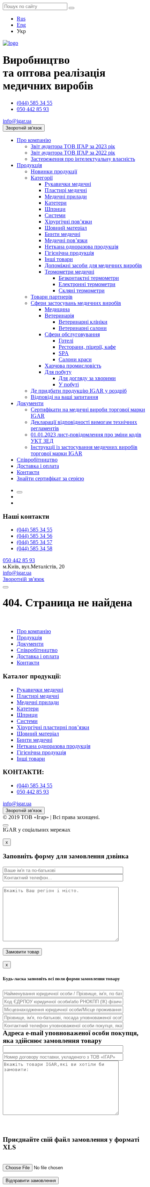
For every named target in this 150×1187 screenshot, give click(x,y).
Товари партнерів (52, 297)
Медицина (57, 309)
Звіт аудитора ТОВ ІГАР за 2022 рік (73, 153)
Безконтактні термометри (89, 278)
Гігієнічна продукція (69, 253)
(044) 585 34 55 (34, 103)
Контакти (28, 472)
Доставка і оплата (38, 466)
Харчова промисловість (73, 366)
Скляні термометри (82, 290)
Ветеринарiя (59, 316)
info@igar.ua (17, 121)
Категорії (42, 178)
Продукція (29, 165)
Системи (55, 215)
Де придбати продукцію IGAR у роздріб (79, 391)
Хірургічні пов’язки (68, 222)
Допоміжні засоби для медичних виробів (93, 265)
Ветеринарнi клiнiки (83, 322)
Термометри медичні (69, 272)
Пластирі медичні (66, 190)
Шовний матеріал (66, 228)
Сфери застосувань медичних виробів (76, 303)
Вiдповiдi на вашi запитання (64, 397)
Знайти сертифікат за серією (50, 478)
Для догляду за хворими (87, 378)
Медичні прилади (66, 196)
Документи (30, 403)
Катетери (56, 203)
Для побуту (58, 372)
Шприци (55, 209)
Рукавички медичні (68, 184)
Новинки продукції (54, 171)
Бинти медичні (62, 234)
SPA (64, 353)
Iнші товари (59, 259)
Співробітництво (37, 460)
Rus (21, 19)
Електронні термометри (87, 284)
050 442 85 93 (33, 109)
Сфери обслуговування (72, 334)
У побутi (69, 384)
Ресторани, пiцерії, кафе (87, 347)
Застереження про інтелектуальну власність (83, 159)
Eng (21, 25)
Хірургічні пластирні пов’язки (53, 727)
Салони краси (75, 359)
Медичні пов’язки (66, 240)
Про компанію (34, 140)
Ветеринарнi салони (83, 328)
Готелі (66, 341)
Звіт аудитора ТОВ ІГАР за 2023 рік (73, 146)
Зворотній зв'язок (24, 128)
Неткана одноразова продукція (81, 247)
